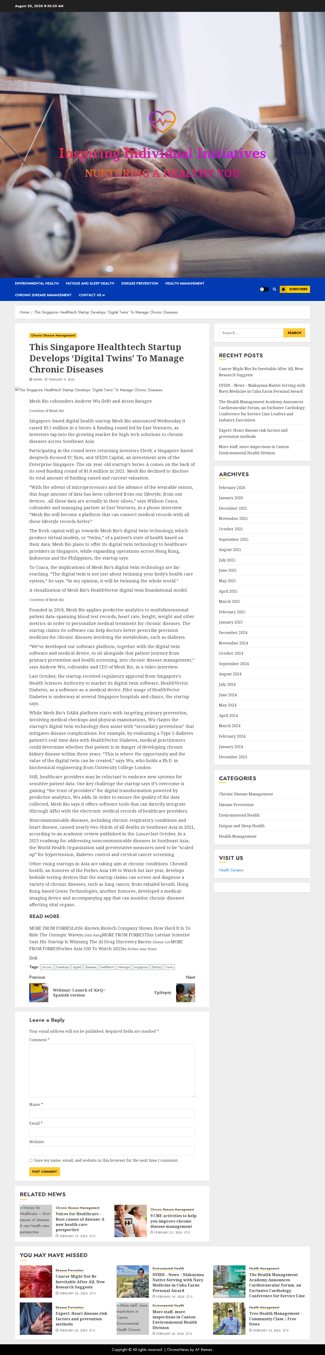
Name (36, 1104)
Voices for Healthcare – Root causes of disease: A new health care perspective (80, 1221)
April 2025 (228, 591)
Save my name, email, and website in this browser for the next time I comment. (106, 1160)
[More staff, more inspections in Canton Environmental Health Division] (133, 1318)
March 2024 (229, 725)
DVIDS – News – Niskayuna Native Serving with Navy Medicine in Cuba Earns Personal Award (178, 1282)
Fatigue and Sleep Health (90, 283)
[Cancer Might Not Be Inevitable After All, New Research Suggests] (36, 1281)
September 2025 (234, 539)
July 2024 (227, 684)
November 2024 (233, 643)
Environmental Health (37, 283)
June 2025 (228, 570)
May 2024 (227, 705)
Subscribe (298, 289)
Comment (39, 1039)
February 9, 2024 (62, 380)
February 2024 (232, 736)
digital (77, 967)
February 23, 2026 (74, 1236)
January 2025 (231, 622)
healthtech (107, 967)
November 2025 (233, 518)
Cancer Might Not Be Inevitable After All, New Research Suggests (80, 1282)
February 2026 (232, 487)
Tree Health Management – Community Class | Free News (275, 1319)
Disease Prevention (139, 283)
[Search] (274, 289)
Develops (62, 967)
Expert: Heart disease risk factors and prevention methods (81, 1319)
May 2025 (227, 580)
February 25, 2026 (73, 1331)
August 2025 (230, 549)
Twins (169, 967)
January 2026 (231, 497)
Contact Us (90, 295)
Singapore (140, 967)
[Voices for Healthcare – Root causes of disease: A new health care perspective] (36, 1221)
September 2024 (234, 663)
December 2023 (233, 757)
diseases (90, 967)
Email (36, 1123)
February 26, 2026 (74, 1294)
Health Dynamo (231, 870)
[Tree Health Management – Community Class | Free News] (229, 1318)
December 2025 (233, 508)
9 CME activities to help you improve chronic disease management (173, 1221)
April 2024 (228, 715)
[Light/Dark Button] (264, 289)
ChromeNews (178, 1349)
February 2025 (232, 612)
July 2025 (227, 560)
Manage (123, 967)
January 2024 (231, 746)
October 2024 (231, 653)
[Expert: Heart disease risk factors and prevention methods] (36, 1318)
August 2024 (230, 674)
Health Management (185, 283)
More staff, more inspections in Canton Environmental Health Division (175, 1319)
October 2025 (231, 529)
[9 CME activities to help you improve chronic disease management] (130, 1221)
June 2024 (228, 694)
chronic (47, 967)
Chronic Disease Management (43, 295)
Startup (156, 967)
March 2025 (229, 601)
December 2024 (233, 632)
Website (36, 1141)
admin (38, 380)
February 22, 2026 (168, 1233)
